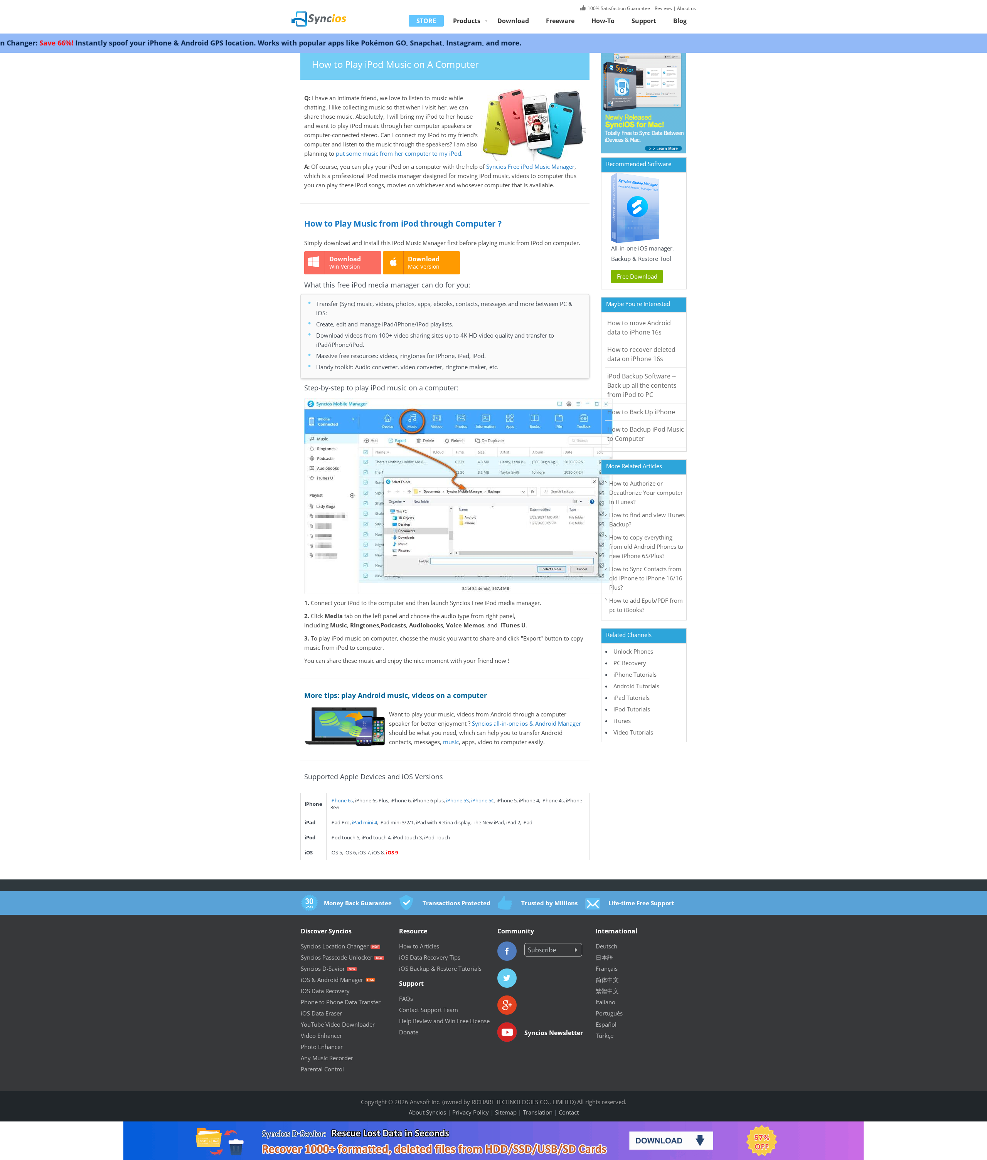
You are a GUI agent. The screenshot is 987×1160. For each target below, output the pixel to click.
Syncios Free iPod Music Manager (530, 166)
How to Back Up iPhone (641, 412)
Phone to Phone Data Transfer (341, 1002)
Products (466, 21)
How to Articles (419, 946)
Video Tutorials (633, 732)
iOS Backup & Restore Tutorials (440, 968)
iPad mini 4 (364, 822)
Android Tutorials (636, 686)
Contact (569, 1112)
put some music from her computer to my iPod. (399, 153)
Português (609, 1013)
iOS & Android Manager (332, 979)
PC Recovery (629, 663)
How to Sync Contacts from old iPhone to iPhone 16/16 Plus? (645, 578)
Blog (680, 21)
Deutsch (606, 946)
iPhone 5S (457, 800)
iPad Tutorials (631, 697)
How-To (603, 21)
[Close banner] (933, 1127)
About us (686, 8)
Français (607, 968)
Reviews (663, 8)
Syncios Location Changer (335, 946)
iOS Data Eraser (321, 1013)
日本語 (604, 957)
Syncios (327, 13)
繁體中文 (607, 991)
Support (644, 21)
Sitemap (506, 1112)
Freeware (560, 21)
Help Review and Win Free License (444, 1021)
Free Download (637, 276)
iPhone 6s (341, 800)
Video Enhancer (321, 1035)
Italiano (605, 1002)
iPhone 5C (482, 800)
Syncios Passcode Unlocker (336, 957)
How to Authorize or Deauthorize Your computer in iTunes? (646, 492)
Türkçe (604, 1035)
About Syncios (427, 1112)
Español (606, 1024)
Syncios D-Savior (323, 968)
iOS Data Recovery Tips (429, 957)
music (451, 742)
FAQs (406, 998)
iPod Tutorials (631, 709)
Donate (408, 1032)
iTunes (622, 721)
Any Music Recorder (327, 1058)
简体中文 (607, 979)
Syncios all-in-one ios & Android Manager (526, 723)
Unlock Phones (633, 651)
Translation (537, 1112)
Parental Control (322, 1069)
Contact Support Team (428, 1010)
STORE (426, 21)
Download (513, 21)
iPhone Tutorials (635, 674)
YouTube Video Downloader (338, 1024)
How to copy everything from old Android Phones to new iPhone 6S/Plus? (646, 546)
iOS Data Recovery (325, 991)
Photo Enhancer (322, 1047)
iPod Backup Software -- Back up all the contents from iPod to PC (642, 385)
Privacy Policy (470, 1112)
